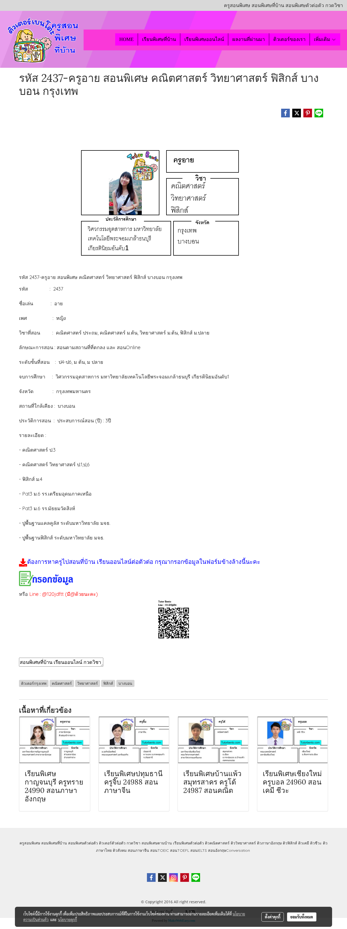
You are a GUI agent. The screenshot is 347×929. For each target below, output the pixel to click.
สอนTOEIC (159, 850)
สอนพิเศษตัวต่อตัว (83, 843)
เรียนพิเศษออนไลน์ (204, 39)
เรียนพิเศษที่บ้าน (159, 39)
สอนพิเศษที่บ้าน (54, 843)
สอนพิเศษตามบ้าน (157, 843)
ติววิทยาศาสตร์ (243, 843)
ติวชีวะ (316, 843)
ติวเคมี (303, 843)
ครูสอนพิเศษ (30, 843)
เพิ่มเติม (323, 39)
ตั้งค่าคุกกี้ (272, 916)
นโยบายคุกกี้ (67, 919)
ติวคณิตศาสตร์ (217, 843)
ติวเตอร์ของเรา (289, 39)
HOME (126, 39)
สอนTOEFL (179, 850)
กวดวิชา (133, 843)
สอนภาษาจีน (138, 850)
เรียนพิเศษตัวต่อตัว (189, 843)
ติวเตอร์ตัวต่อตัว (112, 843)
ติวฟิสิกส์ (290, 843)
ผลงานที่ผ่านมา (248, 39)
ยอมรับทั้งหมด (301, 916)
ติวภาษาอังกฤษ (269, 843)
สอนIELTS (198, 850)
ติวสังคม (120, 850)
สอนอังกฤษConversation (229, 850)
